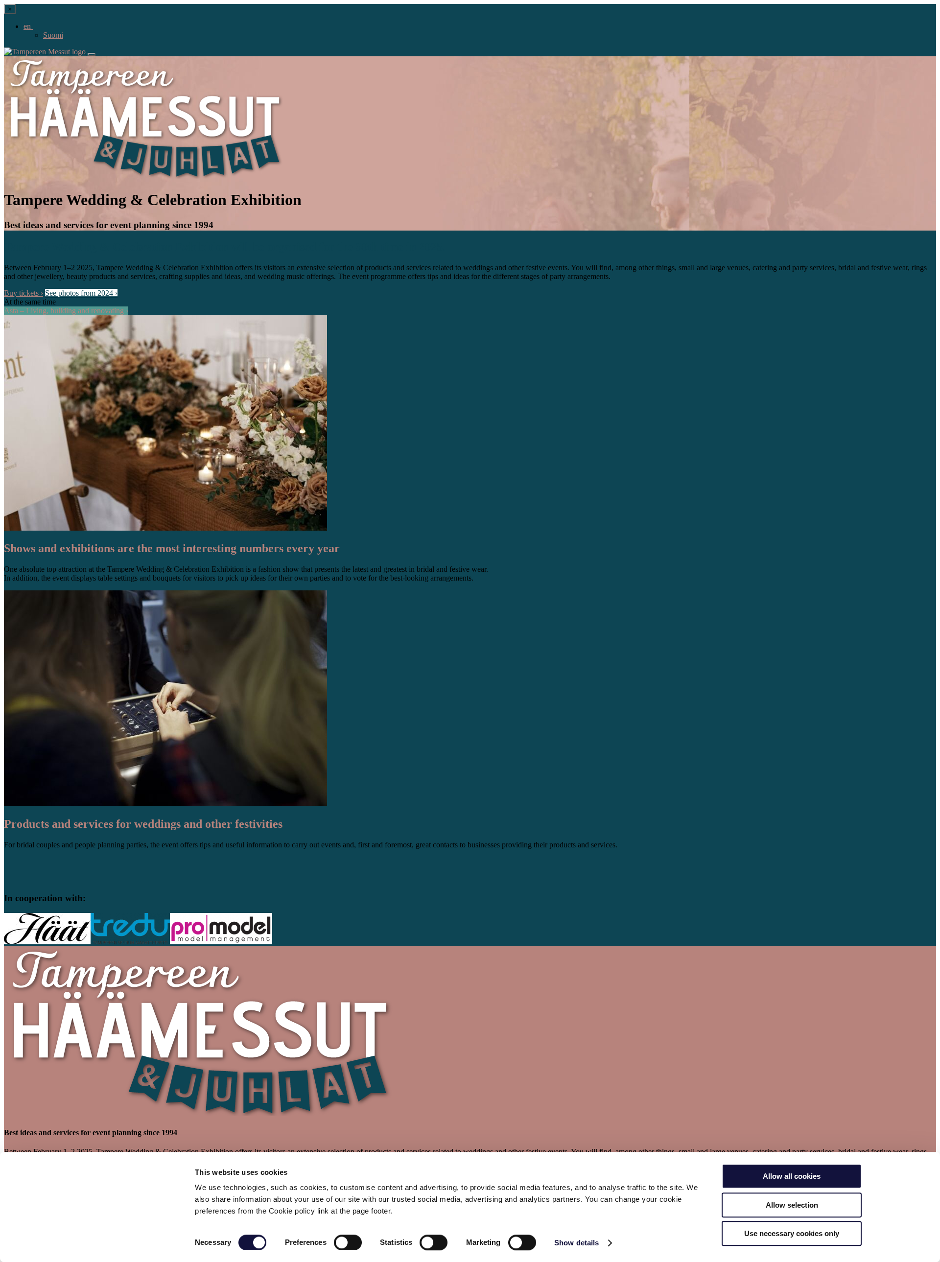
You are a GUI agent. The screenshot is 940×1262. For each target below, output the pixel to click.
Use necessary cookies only (791, 1233)
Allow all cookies (792, 1176)
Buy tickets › (23, 293)
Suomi (53, 35)
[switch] (348, 1242)
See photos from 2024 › (81, 293)
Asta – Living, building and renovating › (66, 310)
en (28, 26)
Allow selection (792, 1205)
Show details (576, 1243)
